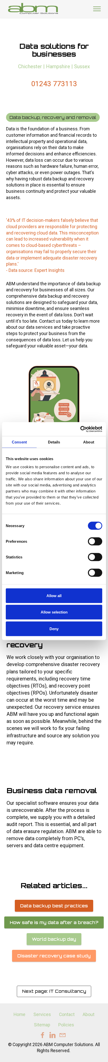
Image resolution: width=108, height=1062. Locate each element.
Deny (54, 628)
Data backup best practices (54, 905)
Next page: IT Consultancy (54, 991)
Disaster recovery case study (54, 955)
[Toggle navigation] (97, 8)
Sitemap (42, 1024)
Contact (67, 1014)
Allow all (54, 595)
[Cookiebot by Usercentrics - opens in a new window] (80, 429)
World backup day (54, 939)
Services (42, 1014)
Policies (66, 1024)
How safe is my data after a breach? (54, 922)
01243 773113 (54, 84)
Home (19, 1014)
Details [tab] (54, 442)
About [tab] (88, 442)
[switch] (95, 541)
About (88, 1014)
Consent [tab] (19, 442)
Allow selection (54, 612)
